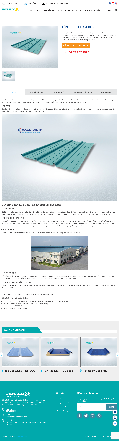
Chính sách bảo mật (109, 436)
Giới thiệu (33, 10)
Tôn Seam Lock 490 (95, 370)
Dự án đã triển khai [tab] (83, 92)
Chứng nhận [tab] (59, 92)
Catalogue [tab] (106, 92)
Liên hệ (108, 10)
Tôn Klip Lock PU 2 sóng (58, 370)
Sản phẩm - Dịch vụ (64, 403)
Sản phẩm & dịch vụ (51, 10)
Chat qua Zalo (106, 423)
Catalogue (77, 10)
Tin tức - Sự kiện (92, 10)
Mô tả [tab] (13, 92)
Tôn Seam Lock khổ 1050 (20, 370)
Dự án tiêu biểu (62, 407)
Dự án (67, 10)
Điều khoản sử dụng (90, 436)
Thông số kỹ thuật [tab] (36, 92)
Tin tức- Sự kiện (63, 411)
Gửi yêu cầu (106, 411)
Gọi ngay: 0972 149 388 (106, 417)
